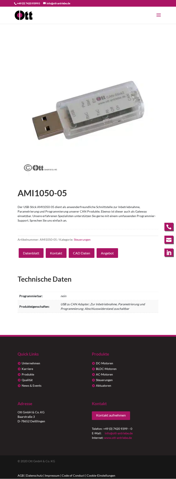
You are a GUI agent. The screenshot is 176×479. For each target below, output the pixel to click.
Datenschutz (34, 475)
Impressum (52, 475)
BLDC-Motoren (106, 369)
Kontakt (56, 253)
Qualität (27, 380)
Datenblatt (31, 253)
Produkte (28, 374)
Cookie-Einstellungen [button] (101, 475)
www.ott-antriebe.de (118, 437)
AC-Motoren (104, 374)
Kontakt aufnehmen (111, 415)
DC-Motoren (104, 363)
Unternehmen (31, 363)
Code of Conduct (73, 475)
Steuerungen (82, 239)
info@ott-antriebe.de (119, 433)
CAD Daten (81, 253)
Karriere (27, 369)
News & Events (31, 385)
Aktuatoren (103, 385)
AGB (21, 475)
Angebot (107, 253)
